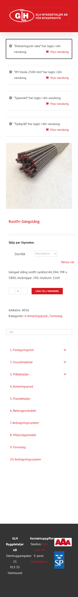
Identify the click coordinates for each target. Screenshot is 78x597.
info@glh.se (38, 561)
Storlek (20, 254)
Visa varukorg (59, 52)
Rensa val (67, 262)
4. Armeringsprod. (36, 316)
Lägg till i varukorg (47, 291)
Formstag (56, 316)
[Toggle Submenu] (65, 350)
